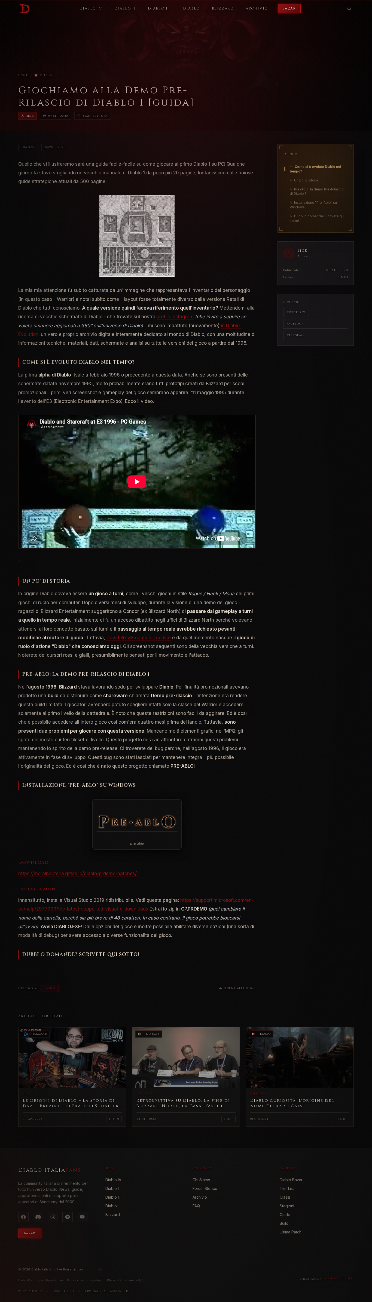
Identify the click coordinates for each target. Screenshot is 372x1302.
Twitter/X (296, 312)
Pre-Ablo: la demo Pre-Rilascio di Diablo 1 (317, 191)
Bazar (289, 8)
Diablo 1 (29, 147)
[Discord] (38, 1217)
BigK (30, 116)
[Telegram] (67, 1217)
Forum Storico (205, 1188)
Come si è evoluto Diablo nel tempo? (315, 169)
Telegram (295, 335)
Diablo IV (113, 1179)
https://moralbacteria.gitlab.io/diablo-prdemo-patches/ (77, 873)
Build (284, 1223)
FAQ (196, 1206)
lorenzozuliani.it (339, 1278)
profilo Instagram (175, 316)
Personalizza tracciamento (107, 1291)
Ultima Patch (290, 1232)
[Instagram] (53, 1217)
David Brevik (56, 147)
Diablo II (112, 1188)
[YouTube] (82, 1217)
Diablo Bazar (291, 1179)
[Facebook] (23, 1217)
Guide (285, 1214)
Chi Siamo (201, 1179)
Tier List (287, 1188)
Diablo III (112, 1197)
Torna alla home (240, 988)
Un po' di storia (304, 180)
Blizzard (112, 1214)
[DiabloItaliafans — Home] (24, 9)
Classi (285, 1197)
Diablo (46, 75)
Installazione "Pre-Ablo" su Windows (313, 204)
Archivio (200, 1197)
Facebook (295, 324)
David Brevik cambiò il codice (138, 637)
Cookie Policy (63, 1291)
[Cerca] (349, 8)
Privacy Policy (30, 1291)
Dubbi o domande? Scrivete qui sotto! (317, 218)
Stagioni (287, 1206)
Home (23, 75)
